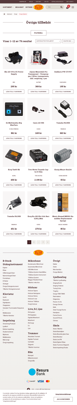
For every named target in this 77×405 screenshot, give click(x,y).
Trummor (33, 333)
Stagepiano (6, 305)
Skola (31, 1)
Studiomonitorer (8, 332)
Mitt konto (70, 1)
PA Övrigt (31, 323)
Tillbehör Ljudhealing (59, 280)
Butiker (29, 7)
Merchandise (57, 269)
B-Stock (7, 261)
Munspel (30, 355)
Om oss (46, 1)
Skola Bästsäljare (58, 331)
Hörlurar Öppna (33, 290)
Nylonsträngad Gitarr (9, 275)
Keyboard (6, 300)
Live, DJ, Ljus (35, 309)
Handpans (56, 312)
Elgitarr (5, 267)
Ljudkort (5, 326)
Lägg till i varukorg (14, 91)
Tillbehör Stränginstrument (11, 289)
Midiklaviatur (7, 313)
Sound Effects (57, 318)
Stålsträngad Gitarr (9, 273)
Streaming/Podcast (9, 324)
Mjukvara (6, 334)
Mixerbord (31, 320)
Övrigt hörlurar (32, 304)
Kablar (55, 264)
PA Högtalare (32, 315)
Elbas (4, 270)
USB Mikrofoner (33, 269)
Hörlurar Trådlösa (33, 301)
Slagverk (30, 344)
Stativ (55, 267)
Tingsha (55, 291)
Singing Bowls (57, 283)
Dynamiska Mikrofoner (35, 267)
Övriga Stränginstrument (11, 286)
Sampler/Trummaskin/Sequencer (13, 309)
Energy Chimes (58, 304)
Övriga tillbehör (58, 272)
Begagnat (19, 7)
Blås (30, 352)
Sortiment (7, 7)
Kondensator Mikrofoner (35, 264)
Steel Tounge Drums (59, 310)
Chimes (55, 320)
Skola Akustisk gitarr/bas (61, 334)
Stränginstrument (13, 264)
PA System (31, 312)
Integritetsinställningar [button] (63, 394)
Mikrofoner (34, 261)
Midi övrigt (6, 340)
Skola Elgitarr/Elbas (59, 342)
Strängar (5, 284)
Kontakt (38, 1)
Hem (4, 14)
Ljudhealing (59, 277)
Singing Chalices (58, 286)
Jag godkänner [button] (63, 399)
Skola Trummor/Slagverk (61, 345)
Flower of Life (57, 302)
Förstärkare (6, 278)
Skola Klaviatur (57, 337)
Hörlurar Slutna (32, 296)
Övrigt (15, 14)
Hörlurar (32, 287)
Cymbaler (31, 342)
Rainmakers (57, 296)
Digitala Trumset (33, 339)
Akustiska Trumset (34, 336)
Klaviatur (8, 294)
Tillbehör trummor (34, 347)
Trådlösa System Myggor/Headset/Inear (35, 279)
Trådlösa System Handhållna (37, 272)
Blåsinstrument (33, 358)
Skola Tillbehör (57, 329)
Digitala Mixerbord (33, 317)
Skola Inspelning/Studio (60, 347)
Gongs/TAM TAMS (59, 294)
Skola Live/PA (57, 339)
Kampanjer (22, 1)
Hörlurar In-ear (32, 299)
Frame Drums (57, 315)
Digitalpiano (6, 302)
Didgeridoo (56, 299)
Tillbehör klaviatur (8, 315)
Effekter (5, 281)
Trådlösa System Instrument (37, 275)
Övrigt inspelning (8, 342)
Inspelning (9, 320)
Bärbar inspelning (8, 329)
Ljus (29, 328)
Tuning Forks (57, 288)
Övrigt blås (31, 361)
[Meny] (73, 7)
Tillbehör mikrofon (34, 282)
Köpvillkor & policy (57, 1)
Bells (54, 307)
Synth (5, 297)
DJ (29, 325)
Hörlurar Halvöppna (34, 293)
